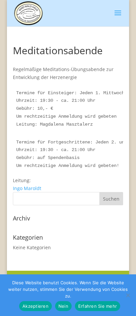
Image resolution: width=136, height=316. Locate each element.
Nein (63, 306)
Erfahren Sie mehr (97, 306)
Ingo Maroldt (28, 188)
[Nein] (127, 295)
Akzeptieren (35, 306)
